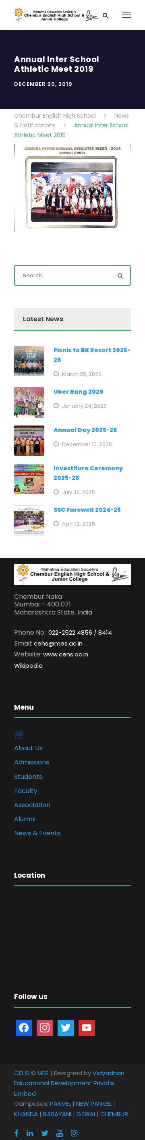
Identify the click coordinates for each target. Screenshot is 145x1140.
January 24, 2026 (84, 406)
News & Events (37, 833)
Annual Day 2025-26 (85, 430)
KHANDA (26, 1114)
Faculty (25, 790)
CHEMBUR (114, 1114)
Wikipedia (28, 665)
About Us (28, 748)
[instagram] (74, 1133)
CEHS (21, 1073)
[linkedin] (30, 1133)
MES (43, 1073)
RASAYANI (57, 1114)
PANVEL (60, 1103)
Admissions (31, 762)
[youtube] (59, 1133)
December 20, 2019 (43, 84)
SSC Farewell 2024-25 (87, 510)
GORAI (86, 1114)
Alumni (24, 819)
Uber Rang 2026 (78, 392)
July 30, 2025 (78, 492)
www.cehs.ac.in (65, 654)
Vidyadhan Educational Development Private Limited (69, 1083)
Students (28, 776)
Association (32, 805)
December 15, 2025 (87, 444)
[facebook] (16, 1133)
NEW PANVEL (94, 1103)
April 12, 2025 (78, 524)
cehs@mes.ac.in (58, 643)
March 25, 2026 (82, 374)
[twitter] (44, 1133)
